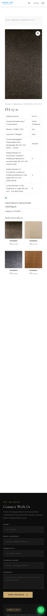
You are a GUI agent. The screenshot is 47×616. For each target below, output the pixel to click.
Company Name (10, 560)
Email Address (11, 536)
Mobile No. (9, 548)
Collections (15, 20)
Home (7, 20)
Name (6, 524)
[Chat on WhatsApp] (40, 609)
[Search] (29, 3)
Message (8, 572)
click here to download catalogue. (18, 205)
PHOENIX (23, 20)
